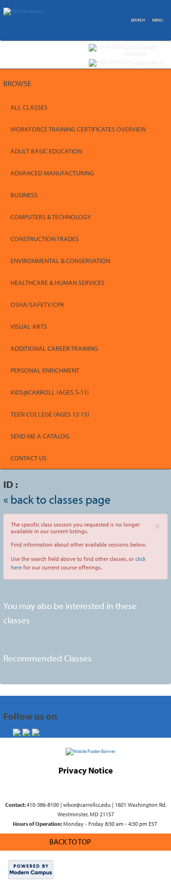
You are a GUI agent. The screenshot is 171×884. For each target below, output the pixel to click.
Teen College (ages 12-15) (49, 414)
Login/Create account (140, 50)
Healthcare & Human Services (57, 282)
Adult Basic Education (46, 151)
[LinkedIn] (35, 732)
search (138, 19)
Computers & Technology (50, 217)
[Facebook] (16, 732)
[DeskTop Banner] (23, 10)
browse (17, 83)
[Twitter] (26, 732)
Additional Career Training (54, 348)
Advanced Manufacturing (52, 173)
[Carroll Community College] (90, 751)
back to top (70, 841)
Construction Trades (44, 238)
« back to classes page (57, 499)
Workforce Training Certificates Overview (78, 129)
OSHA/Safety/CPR (37, 304)
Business (24, 195)
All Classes (29, 107)
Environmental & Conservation (60, 260)
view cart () (149, 63)
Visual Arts (28, 326)
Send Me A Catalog (39, 436)
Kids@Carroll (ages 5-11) (49, 392)
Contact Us (28, 458)
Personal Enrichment (44, 370)
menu (157, 19)
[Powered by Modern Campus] (30, 869)
